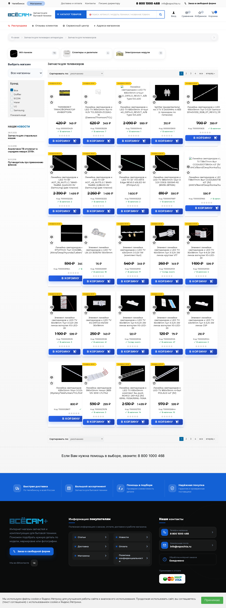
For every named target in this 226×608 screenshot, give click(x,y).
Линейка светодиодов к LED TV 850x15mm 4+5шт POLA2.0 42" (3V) (167, 390)
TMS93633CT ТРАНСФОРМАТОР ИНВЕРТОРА (64, 110)
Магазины (36, 3)
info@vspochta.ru (170, 3)
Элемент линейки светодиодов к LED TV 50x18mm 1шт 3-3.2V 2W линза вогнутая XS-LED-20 (167, 322)
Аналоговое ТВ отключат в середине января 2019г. (23, 150)
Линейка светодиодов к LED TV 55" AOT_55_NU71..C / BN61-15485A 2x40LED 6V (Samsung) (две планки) (64, 182)
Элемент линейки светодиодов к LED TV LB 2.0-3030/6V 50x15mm (99, 250)
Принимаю (212, 600)
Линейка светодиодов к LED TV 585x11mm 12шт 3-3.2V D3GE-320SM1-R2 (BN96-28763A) (167, 181)
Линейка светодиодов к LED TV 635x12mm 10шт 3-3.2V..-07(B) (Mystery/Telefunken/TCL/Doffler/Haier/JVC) (74, 390)
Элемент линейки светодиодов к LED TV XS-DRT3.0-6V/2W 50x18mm (98, 321)
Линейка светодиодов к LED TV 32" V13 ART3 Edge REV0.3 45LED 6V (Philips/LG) (132, 181)
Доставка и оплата (71, 3)
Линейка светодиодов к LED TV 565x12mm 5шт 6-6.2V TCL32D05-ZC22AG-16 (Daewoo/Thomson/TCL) (99, 112)
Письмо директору (109, 3)
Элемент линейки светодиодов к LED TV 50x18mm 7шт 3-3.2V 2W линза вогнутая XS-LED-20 (64, 322)
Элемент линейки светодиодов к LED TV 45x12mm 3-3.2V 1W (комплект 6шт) (132, 251)
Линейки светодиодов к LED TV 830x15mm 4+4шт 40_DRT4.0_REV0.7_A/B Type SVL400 (134, 111)
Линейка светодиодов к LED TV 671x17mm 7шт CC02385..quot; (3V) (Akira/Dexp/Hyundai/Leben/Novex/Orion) (73, 250)
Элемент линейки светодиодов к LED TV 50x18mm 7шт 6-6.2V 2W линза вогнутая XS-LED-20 (201, 252)
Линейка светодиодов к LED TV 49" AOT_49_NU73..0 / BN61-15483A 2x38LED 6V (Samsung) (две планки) (98, 182)
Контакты (90, 3)
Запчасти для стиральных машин (22, 136)
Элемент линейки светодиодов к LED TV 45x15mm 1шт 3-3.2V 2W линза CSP (201, 321)
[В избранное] (51, 102)
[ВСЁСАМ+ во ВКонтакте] (34, 563)
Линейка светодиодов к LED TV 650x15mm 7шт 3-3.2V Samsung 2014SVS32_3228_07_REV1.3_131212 (205, 110)
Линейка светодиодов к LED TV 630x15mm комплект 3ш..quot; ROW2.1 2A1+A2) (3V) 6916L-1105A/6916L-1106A (132, 393)
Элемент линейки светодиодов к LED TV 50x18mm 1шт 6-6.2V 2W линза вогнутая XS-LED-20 (132, 322)
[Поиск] (160, 14)
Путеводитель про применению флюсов (25, 163)
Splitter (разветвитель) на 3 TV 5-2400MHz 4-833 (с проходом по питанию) (167, 111)
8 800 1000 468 (148, 3)
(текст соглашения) (14, 602)
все (201, 73)
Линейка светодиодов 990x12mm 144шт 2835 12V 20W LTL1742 (98, 390)
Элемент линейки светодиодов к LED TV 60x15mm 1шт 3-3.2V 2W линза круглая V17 (167, 251)
